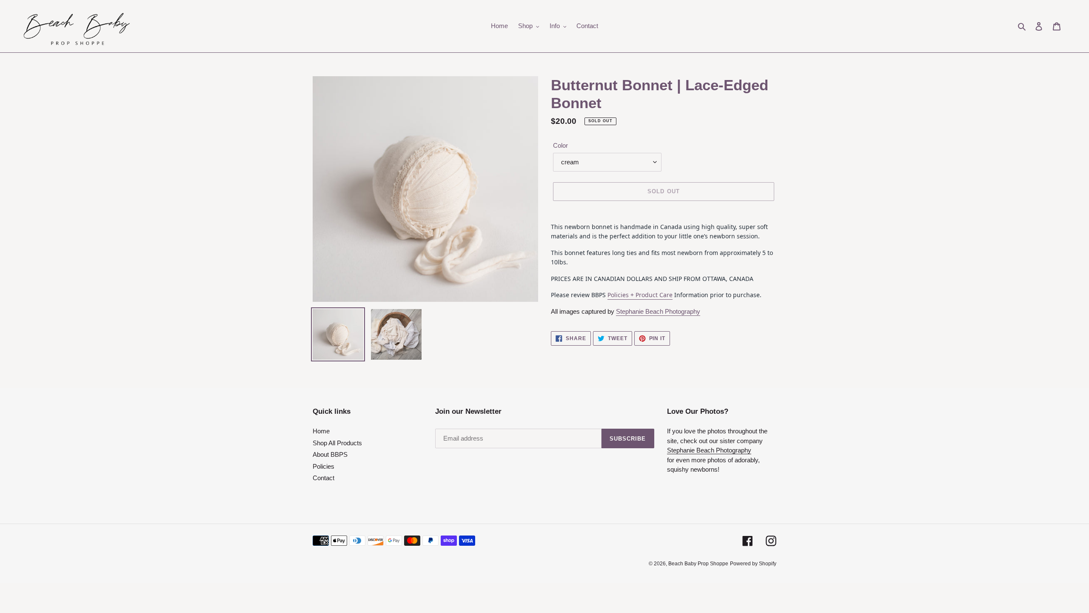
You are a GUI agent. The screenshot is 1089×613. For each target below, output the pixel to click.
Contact (323, 477)
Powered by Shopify (753, 564)
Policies (323, 466)
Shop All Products (337, 443)
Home (321, 431)
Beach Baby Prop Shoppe (698, 564)
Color (560, 145)
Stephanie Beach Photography (658, 311)
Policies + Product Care (640, 295)
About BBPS (330, 454)
